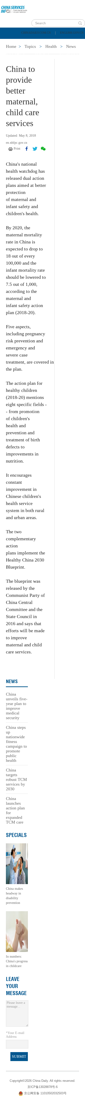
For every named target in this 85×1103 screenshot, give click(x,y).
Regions (68, 53)
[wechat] (43, 148)
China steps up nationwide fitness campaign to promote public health (16, 744)
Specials (14, 53)
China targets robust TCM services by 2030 (16, 779)
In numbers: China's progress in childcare (17, 961)
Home (11, 42)
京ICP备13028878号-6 (42, 1087)
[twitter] (35, 148)
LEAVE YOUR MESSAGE (16, 986)
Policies (36, 42)
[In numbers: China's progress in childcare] (17, 931)
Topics (41, 53)
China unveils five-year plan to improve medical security (16, 706)
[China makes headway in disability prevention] (17, 863)
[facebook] (26, 148)
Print (17, 148)
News (62, 42)
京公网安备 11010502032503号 (45, 1093)
